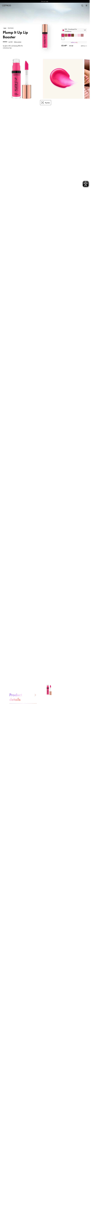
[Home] (6, 5)
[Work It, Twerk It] (72, 35)
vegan (5, 28)
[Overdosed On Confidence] (62, 35)
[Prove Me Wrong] (82, 35)
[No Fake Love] (78, 35)
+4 (62, 38)
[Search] (82, 5)
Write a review (17, 42)
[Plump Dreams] (66, 35)
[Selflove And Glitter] (69, 35)
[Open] (86, 5)
